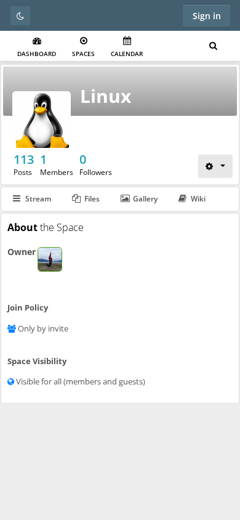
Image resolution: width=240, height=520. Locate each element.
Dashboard (36, 53)
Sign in (207, 16)
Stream (38, 198)
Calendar (127, 53)
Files (92, 198)
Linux (105, 95)
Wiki (198, 198)
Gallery (145, 198)
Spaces (83, 53)
